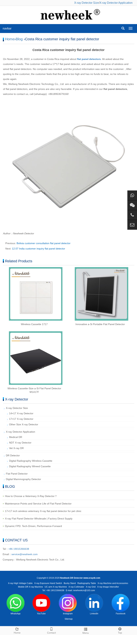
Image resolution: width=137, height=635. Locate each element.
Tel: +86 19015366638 (53, 590)
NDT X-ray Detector (20, 442)
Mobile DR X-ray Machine (30, 587)
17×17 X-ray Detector (21, 418)
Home (9, 39)
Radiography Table (86, 583)
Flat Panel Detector (17, 473)
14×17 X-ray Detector (21, 413)
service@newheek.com (24, 554)
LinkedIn (94, 613)
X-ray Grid (91, 587)
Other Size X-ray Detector (23, 424)
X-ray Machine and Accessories (113, 583)
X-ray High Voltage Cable (20, 583)
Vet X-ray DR (16, 448)
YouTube (41, 613)
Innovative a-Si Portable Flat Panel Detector (100, 324)
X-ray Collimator (76, 587)
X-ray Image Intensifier (108, 587)
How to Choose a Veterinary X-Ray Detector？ (31, 496)
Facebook (120, 613)
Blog (19, 39)
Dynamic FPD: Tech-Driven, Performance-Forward (33, 526)
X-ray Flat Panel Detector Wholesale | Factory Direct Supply (38, 518)
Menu (85, 632)
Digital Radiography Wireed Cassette (30, 466)
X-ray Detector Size (86, 2)
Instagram (68, 613)
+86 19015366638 (18, 548)
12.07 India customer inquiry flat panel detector (38, 248)
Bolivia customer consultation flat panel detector (43, 243)
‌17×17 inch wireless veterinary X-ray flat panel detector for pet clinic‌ (43, 511)
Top (120, 632)
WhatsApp (16, 613)
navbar (7, 28)
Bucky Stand (70, 583)
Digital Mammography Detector (23, 479)
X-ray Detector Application (116, 2)
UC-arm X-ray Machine (56, 587)
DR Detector (13, 455)
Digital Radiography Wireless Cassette (30, 460)
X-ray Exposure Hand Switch (48, 583)
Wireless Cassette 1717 (34, 324)
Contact (51, 632)
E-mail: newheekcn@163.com (80, 590)
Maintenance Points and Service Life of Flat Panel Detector (38, 503)
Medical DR (15, 437)
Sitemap (69, 619)
